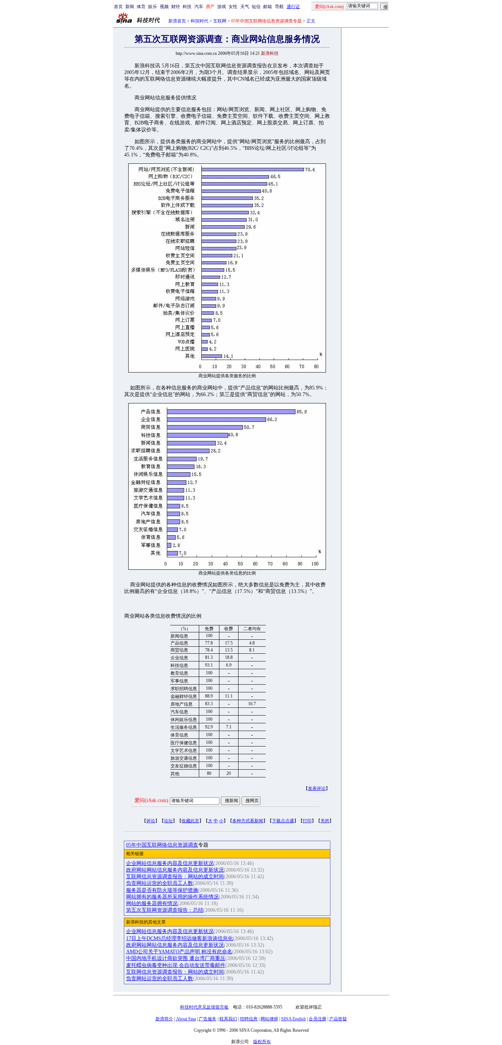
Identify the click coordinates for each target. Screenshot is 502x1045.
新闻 (129, 6)
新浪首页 (177, 21)
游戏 (221, 6)
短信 (256, 6)
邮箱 (267, 6)
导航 (279, 6)
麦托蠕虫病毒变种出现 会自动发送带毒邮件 (175, 965)
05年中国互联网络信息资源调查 (162, 845)
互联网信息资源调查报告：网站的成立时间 (175, 876)
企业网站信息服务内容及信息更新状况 (170, 863)
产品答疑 (338, 1018)
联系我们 (228, 1018)
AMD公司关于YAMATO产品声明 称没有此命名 (179, 951)
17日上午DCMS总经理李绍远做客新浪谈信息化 (179, 938)
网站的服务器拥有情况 (152, 903)
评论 (150, 820)
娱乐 (152, 6)
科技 (187, 6)
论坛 (168, 820)
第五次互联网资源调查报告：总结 (164, 910)
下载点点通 (283, 820)
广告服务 (207, 1018)
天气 (244, 6)
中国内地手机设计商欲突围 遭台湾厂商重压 (175, 958)
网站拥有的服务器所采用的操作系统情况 (172, 897)
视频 (164, 6)
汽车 (198, 6)
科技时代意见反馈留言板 (204, 1007)
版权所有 (262, 1041)
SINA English (293, 1018)
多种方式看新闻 (247, 820)
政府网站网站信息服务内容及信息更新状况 (175, 870)
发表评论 (317, 788)
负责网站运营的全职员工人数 (159, 883)
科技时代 (199, 21)
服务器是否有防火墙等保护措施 (162, 890)
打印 (307, 820)
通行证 (293, 6)
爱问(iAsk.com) (151, 800)
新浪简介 (164, 1018)
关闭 (324, 820)
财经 (175, 6)
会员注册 (317, 1018)
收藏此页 (190, 820)
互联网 (219, 21)
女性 (233, 6)
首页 (118, 6)
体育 (141, 6)
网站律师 (269, 1018)
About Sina (186, 1018)
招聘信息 (249, 1018)
